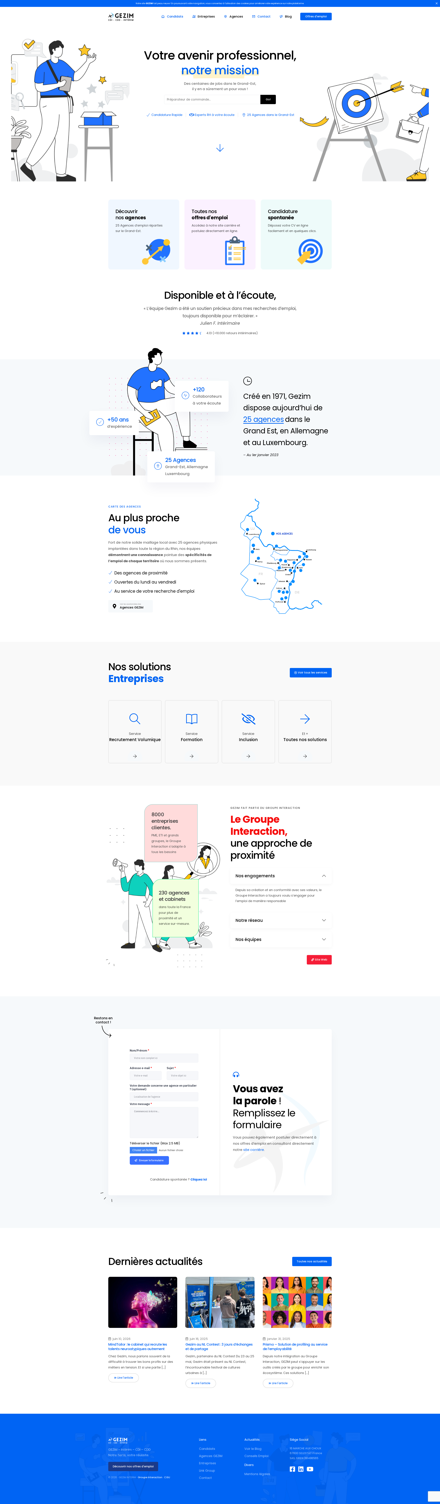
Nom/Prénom (139, 1050)
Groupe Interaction (150, 1477)
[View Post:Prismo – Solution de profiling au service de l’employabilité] (297, 1302)
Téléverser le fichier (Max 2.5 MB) (155, 1143)
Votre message (141, 1104)
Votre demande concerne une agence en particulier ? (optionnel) (163, 1087)
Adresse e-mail (141, 1068)
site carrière (253, 1149)
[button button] (200, 1383)
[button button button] (278, 1383)
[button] (123, 1377)
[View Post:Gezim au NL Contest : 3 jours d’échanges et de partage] (219, 1302)
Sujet (171, 1068)
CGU (167, 1477)
